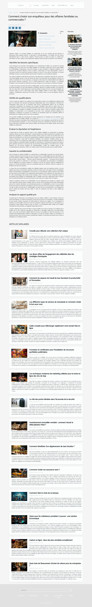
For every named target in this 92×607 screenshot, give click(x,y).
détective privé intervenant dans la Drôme (49, 118)
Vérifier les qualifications (45, 39)
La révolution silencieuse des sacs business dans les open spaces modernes (74, 47)
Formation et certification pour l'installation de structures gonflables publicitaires (51, 351)
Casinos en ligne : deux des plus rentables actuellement (51, 540)
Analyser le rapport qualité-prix (47, 48)
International (45, 5)
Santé (53, 5)
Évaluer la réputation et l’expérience (48, 42)
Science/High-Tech (62, 5)
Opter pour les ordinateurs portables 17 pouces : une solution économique (53, 517)
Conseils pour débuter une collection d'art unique (48, 230)
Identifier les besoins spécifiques (47, 36)
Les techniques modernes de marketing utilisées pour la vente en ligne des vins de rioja (54, 375)
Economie (36, 5)
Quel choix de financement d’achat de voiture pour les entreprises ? (55, 564)
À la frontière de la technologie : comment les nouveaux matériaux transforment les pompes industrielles (75, 93)
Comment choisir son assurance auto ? (44, 469)
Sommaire (43, 33)
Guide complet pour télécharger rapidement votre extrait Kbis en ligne (54, 327)
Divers (71, 5)
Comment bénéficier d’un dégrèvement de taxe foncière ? (51, 446)
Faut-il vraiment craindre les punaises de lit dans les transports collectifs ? (75, 69)
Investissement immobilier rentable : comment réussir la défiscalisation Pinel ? (51, 423)
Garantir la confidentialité (45, 45)
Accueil (10, 12)
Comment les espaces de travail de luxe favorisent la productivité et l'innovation (54, 279)
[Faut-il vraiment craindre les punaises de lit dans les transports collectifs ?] (75, 62)
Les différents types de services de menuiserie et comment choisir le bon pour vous (55, 303)
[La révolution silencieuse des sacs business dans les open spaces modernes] (75, 39)
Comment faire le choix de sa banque (43, 493)
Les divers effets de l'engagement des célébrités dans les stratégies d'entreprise (51, 255)
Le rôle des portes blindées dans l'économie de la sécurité (51, 399)
